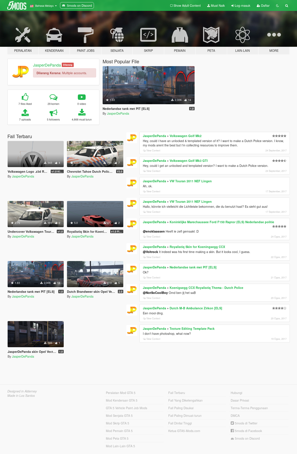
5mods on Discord (247, 438)
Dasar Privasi (240, 400)
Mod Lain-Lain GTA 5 (120, 446)
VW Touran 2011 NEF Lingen (191, 181)
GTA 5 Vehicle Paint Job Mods (126, 408)
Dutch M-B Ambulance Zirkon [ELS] (196, 308)
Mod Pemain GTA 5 (119, 431)
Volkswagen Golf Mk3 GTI (189, 160)
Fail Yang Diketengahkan (185, 400)
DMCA (235, 415)
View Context (153, 150)
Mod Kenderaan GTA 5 (121, 400)
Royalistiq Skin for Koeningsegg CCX (197, 247)
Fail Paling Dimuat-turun (185, 415)
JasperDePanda (47, 65)
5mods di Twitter (245, 423)
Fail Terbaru (176, 392)
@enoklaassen (154, 231)
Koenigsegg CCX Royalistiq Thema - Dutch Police (206, 287)
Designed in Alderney (22, 391)
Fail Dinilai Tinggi (180, 423)
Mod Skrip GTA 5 (117, 423)
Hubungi (236, 392)
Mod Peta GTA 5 (117, 438)
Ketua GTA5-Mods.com (184, 431)
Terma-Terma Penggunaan (249, 408)
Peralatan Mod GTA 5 (120, 392)
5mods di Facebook (248, 431)
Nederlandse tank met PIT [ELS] (193, 267)
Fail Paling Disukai (181, 408)
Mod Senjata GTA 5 (119, 415)
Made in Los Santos (21, 395)
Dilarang (67, 64)
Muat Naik (217, 5)
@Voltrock (150, 252)
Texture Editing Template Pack (192, 328)
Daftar (265, 5)
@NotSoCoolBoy (155, 292)
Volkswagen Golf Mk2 (186, 136)
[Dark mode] (277, 5)
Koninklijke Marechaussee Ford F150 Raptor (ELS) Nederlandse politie (222, 222)
